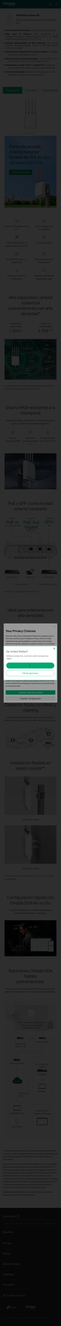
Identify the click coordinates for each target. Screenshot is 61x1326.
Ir (30, 665)
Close (54, 648)
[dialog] (30, 663)
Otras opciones (30, 673)
